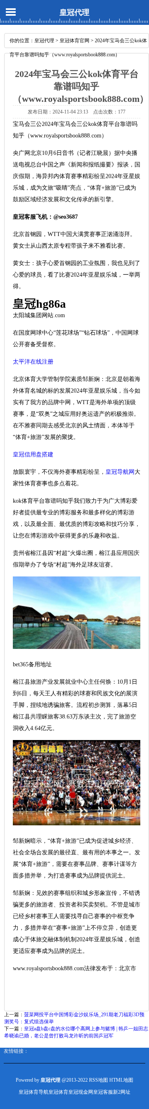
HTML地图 (121, 1080)
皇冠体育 (58, 1092)
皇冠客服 (103, 1092)
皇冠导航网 (120, 472)
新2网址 (121, 1092)
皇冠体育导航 (33, 1092)
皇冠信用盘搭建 (33, 454)
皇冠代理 (74, 12)
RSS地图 (98, 1080)
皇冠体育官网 (74, 40)
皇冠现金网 (80, 1092)
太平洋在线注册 (33, 362)
